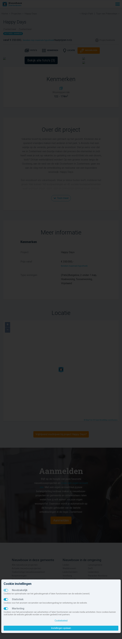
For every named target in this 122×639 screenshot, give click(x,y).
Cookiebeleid (61, 620)
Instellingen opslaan (61, 628)
